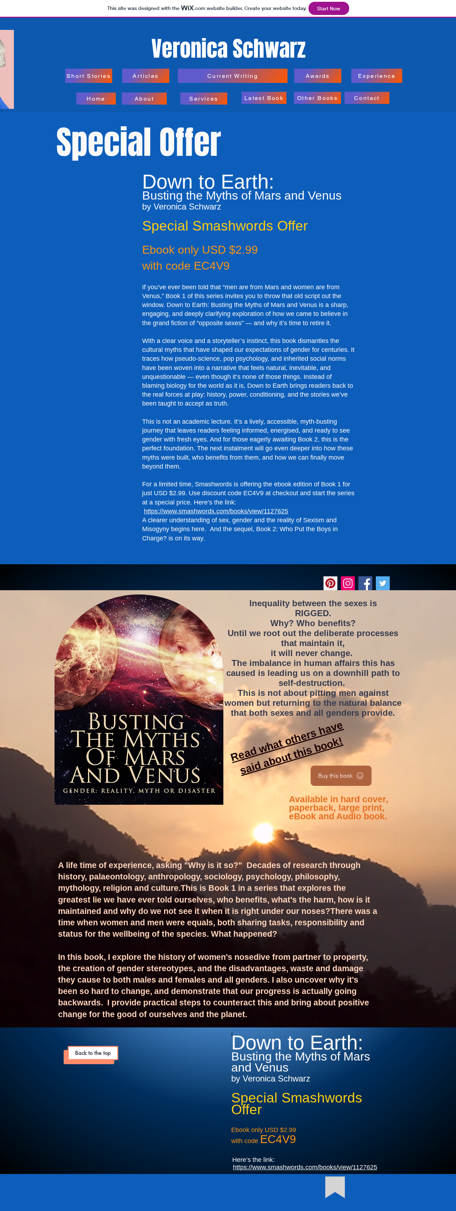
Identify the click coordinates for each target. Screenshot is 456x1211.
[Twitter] (383, 583)
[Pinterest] (330, 583)
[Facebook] (365, 583)
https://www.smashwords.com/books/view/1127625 (216, 511)
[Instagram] (348, 583)
